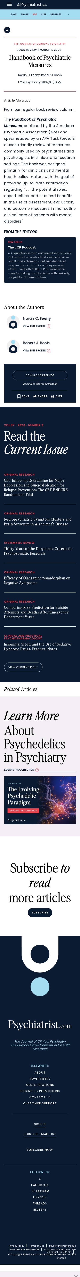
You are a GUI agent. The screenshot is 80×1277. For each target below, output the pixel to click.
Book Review (27, 50)
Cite (43, 14)
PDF (35, 14)
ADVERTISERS (40, 1079)
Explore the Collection (19, 769)
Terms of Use (36, 1245)
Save (14, 14)
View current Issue (23, 667)
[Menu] (9, 5)
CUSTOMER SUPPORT (40, 1103)
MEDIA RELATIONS (40, 1085)
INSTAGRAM (40, 1191)
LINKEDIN (40, 1197)
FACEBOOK (40, 1185)
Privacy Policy (16, 1245)
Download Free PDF (40, 375)
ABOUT (40, 1072)
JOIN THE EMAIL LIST (40, 1134)
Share (25, 14)
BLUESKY (40, 1210)
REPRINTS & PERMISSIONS (40, 1091)
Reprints (56, 14)
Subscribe (40, 912)
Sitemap (61, 1258)
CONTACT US (40, 1097)
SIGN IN (40, 1124)
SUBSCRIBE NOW (40, 1150)
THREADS (40, 1203)
